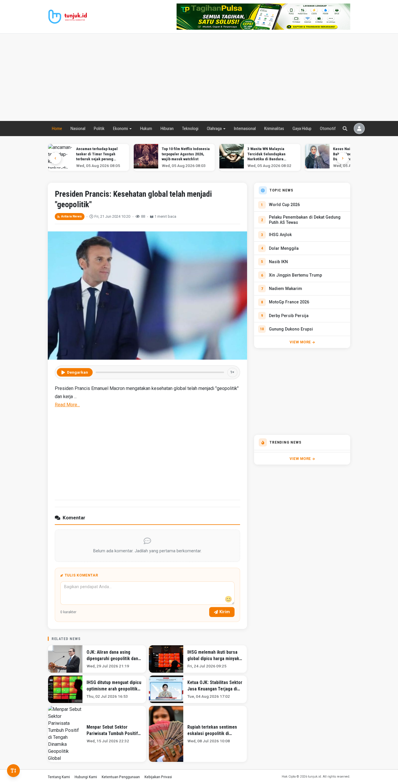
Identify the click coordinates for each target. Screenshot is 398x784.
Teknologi (190, 128)
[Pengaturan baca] (13, 770)
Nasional (78, 128)
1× (232, 372)
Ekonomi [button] (120, 128)
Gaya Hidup (302, 128)
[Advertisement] (199, 77)
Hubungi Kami (86, 776)
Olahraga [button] (214, 128)
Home (57, 128)
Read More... (67, 404)
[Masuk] (359, 128)
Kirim (224, 611)
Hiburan (167, 128)
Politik (99, 128)
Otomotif (328, 128)
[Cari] (345, 128)
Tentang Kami (59, 776)
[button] (342, 158)
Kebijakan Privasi (158, 776)
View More (300, 342)
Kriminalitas (274, 128)
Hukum (146, 128)
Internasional (245, 128)
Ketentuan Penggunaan (121, 776)
